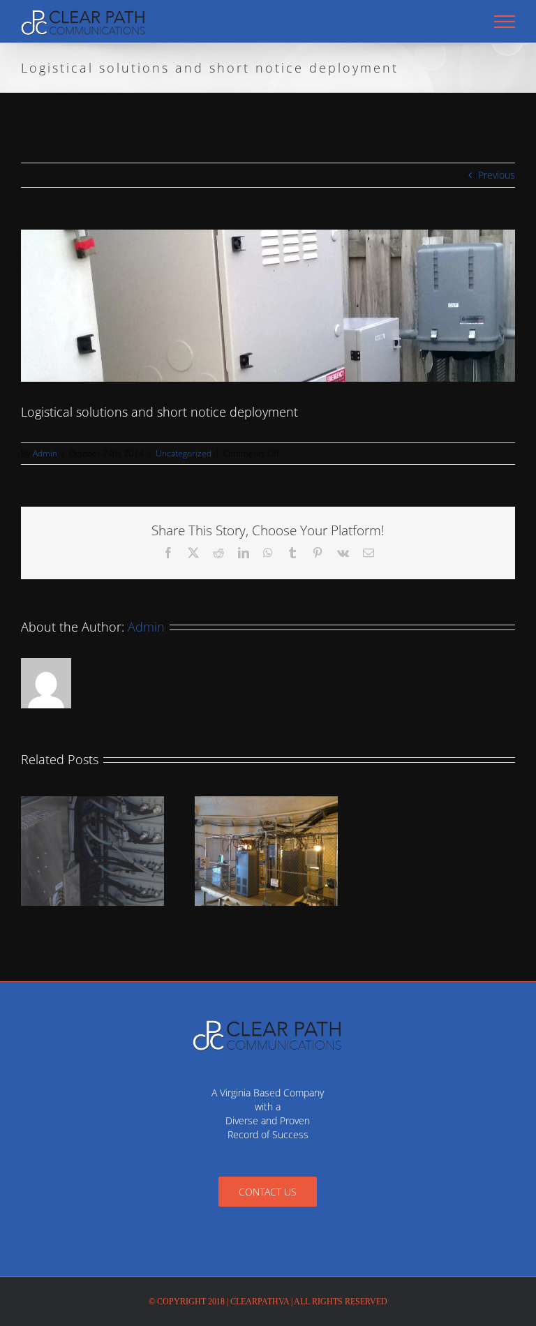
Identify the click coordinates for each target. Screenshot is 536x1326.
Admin (45, 453)
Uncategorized (183, 453)
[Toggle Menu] (505, 21)
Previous (496, 174)
